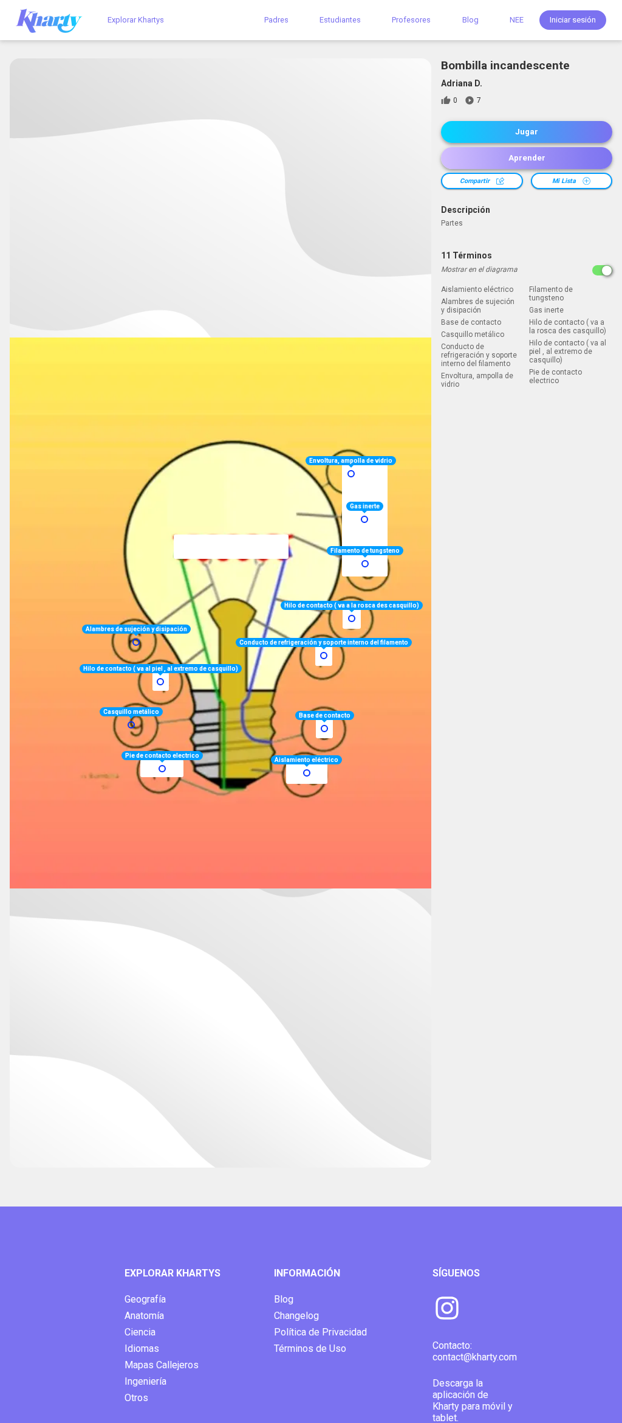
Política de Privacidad (320, 1332)
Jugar (526, 131)
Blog (470, 19)
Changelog (296, 1315)
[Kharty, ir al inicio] (55, 20)
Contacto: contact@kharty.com (474, 1351)
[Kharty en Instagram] (447, 1309)
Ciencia (140, 1332)
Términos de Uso (310, 1348)
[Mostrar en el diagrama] (602, 270)
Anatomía (144, 1315)
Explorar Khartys (136, 19)
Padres (276, 19)
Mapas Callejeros (162, 1365)
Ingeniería (145, 1381)
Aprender (526, 157)
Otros (136, 1398)
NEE (517, 19)
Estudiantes (340, 19)
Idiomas (142, 1348)
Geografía (145, 1299)
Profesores (411, 19)
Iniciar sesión (573, 19)
